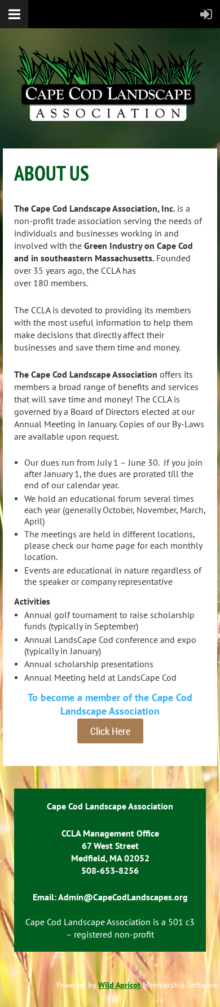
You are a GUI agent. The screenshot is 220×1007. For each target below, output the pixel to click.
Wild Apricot (119, 985)
